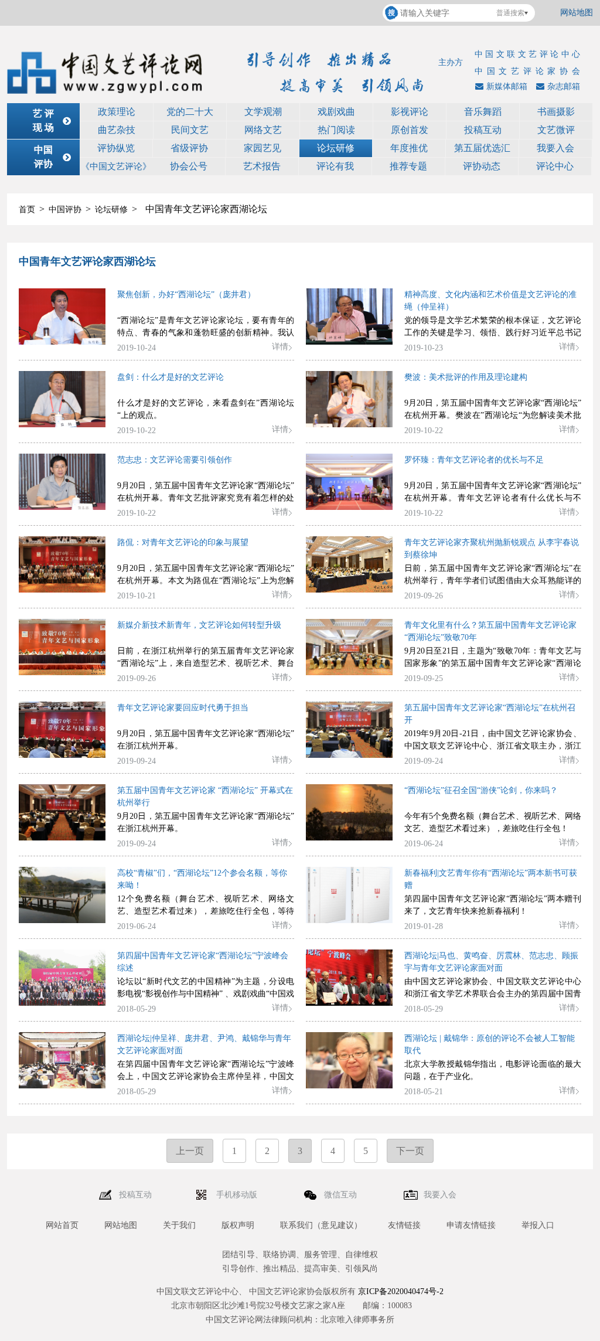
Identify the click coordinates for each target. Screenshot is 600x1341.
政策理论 (116, 112)
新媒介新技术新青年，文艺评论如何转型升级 (199, 625)
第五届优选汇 (482, 148)
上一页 (190, 1151)
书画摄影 (556, 112)
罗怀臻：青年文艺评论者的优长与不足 (474, 459)
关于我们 (179, 1225)
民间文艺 (190, 130)
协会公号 (188, 166)
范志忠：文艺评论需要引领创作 (174, 459)
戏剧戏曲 (336, 112)
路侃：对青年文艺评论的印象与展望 (182, 542)
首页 (27, 209)
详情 (280, 346)
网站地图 (576, 12)
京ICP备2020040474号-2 (401, 1291)
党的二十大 (189, 112)
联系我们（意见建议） (321, 1225)
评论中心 (555, 166)
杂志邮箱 (563, 86)
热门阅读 (336, 130)
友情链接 (404, 1225)
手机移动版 (238, 1194)
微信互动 (341, 1194)
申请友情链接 (471, 1225)
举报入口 (537, 1225)
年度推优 (409, 148)
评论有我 (335, 166)
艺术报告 (262, 166)
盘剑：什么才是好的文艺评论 (170, 377)
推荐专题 (408, 166)
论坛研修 (335, 148)
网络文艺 (263, 130)
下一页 (410, 1151)
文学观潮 (263, 112)
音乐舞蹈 (483, 112)
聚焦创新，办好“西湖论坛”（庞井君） (186, 294)
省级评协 (189, 148)
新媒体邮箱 (506, 86)
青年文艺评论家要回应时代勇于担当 (182, 707)
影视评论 (409, 112)
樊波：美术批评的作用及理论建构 (465, 377)
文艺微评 (556, 130)
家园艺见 (262, 148)
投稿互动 (483, 130)
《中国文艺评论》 (116, 166)
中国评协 (65, 209)
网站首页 (62, 1225)
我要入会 (555, 148)
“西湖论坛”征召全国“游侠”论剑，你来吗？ (481, 790)
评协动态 (481, 166)
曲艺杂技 (116, 130)
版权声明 (237, 1225)
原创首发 (409, 130)
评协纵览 (116, 148)
